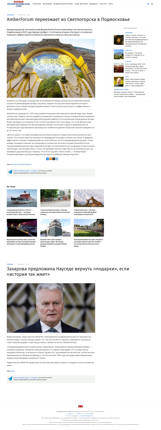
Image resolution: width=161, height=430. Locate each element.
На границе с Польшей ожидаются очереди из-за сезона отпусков (134, 55)
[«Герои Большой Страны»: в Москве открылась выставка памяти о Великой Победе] (55, 198)
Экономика (47, 4)
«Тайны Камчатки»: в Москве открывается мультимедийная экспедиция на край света (85, 212)
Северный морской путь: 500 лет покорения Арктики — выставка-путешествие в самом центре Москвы (21, 212)
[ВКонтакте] (47, 159)
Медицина (93, 4)
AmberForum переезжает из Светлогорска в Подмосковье (68, 19)
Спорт (110, 4)
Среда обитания (81, 4)
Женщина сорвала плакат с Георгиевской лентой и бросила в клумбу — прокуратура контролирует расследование (129, 94)
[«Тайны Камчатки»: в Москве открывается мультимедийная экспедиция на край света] (89, 198)
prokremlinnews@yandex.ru (86, 416)
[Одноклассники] (50, 159)
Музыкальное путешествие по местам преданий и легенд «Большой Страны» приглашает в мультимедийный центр (21, 242)
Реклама (79, 413)
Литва (13, 371)
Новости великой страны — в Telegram (25, 171)
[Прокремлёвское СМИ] (18, 4)
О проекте (70, 413)
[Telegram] (56, 159)
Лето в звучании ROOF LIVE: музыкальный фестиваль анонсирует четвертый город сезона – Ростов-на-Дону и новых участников (136, 68)
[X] (53, 159)
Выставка (14, 164)
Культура (103, 4)
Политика (37, 4)
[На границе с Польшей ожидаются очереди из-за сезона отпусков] (119, 54)
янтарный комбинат (25, 164)
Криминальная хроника (63, 4)
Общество (128, 50)
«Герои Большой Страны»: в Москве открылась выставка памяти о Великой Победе (55, 212)
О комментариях (88, 413)
